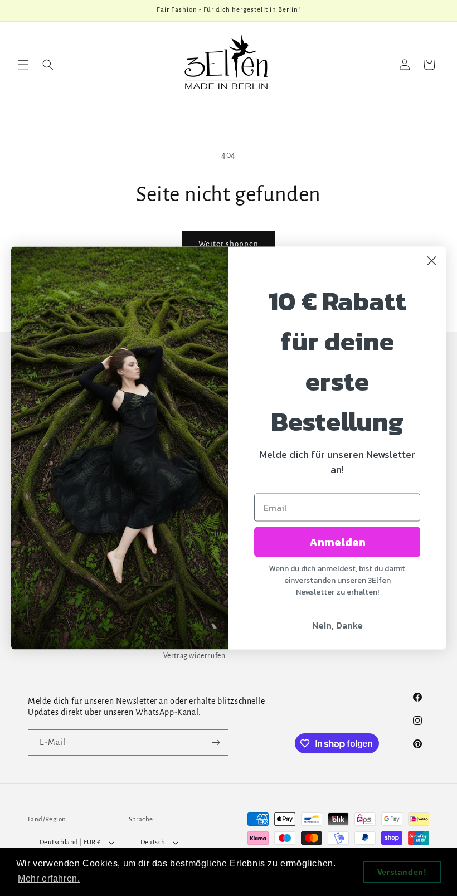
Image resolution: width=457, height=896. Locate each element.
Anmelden (337, 542)
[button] (23, 64)
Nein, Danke (337, 625)
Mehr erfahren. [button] (49, 878)
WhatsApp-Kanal (166, 712)
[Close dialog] (431, 261)
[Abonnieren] (215, 742)
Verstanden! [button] (402, 872)
